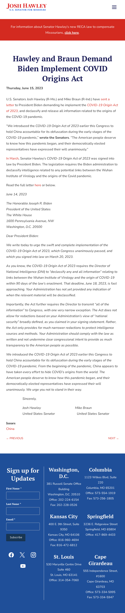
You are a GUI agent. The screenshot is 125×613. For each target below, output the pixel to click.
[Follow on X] (22, 555)
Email (10, 519)
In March (12, 158)
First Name (13, 488)
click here (72, 32)
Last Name (13, 504)
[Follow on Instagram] (33, 555)
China (10, 429)
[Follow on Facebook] (11, 555)
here (38, 185)
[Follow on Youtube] (23, 566)
